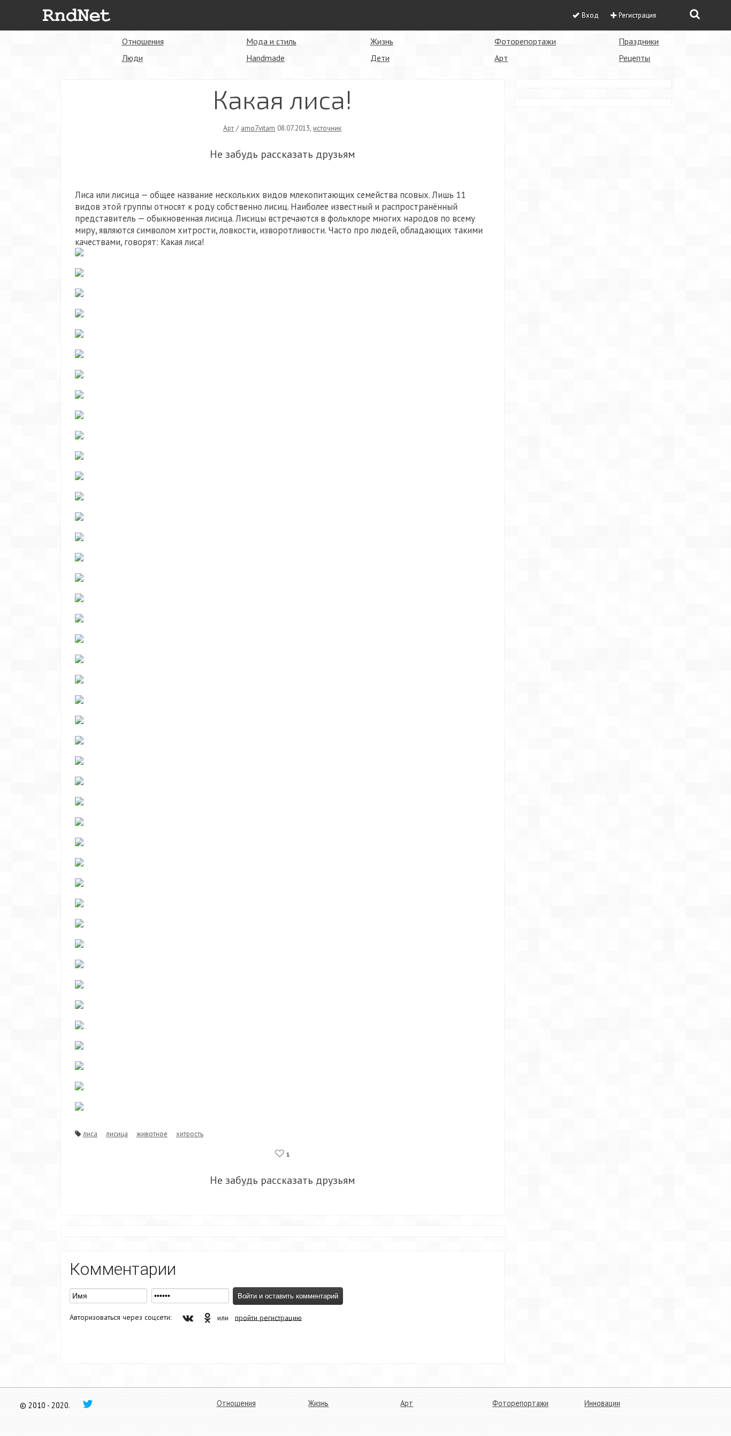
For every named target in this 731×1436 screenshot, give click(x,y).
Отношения (143, 41)
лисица (117, 1133)
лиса (90, 1133)
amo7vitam (258, 128)
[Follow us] (87, 1403)
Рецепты (634, 57)
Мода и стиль (271, 41)
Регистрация (637, 15)
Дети (380, 57)
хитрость (189, 1133)
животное (151, 1133)
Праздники (639, 41)
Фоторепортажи (525, 41)
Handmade (265, 57)
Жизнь (381, 41)
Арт (501, 57)
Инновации (602, 1403)
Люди (132, 57)
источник (327, 128)
